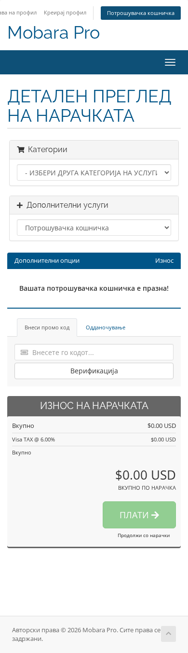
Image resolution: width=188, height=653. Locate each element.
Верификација (94, 370)
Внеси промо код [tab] (47, 327)
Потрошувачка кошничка (141, 12)
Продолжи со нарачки (144, 535)
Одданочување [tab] (105, 327)
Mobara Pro (53, 32)
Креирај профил (65, 12)
